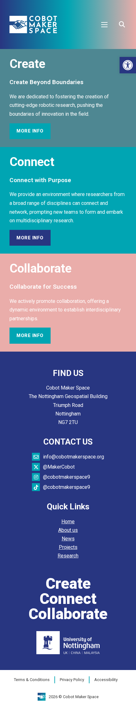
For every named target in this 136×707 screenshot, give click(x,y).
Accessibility (106, 679)
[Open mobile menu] (104, 24)
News (68, 539)
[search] (122, 24)
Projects (68, 547)
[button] (128, 65)
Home (68, 522)
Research (68, 556)
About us (68, 530)
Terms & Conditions (32, 679)
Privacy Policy (72, 679)
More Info (30, 131)
